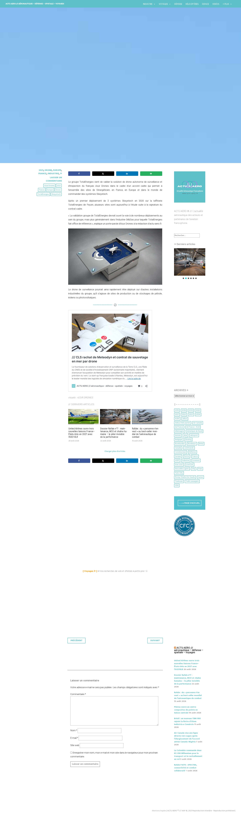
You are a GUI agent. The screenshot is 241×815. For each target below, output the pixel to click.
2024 (198, 414)
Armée (178, 435)
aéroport (194, 435)
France (42, 173)
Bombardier (180, 443)
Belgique (178, 439)
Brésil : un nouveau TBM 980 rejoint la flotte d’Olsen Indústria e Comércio (187, 721)
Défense (178, 4)
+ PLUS (226, 4)
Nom (73, 730)
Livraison (196, 460)
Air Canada (197, 422)
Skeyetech (56, 194)
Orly (193, 468)
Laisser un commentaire (54, 179)
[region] (189, 264)
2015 (177, 410)
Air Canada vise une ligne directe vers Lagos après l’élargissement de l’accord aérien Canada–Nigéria (187, 737)
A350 (177, 418)
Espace (205, 4)
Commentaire (78, 694)
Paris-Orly (179, 473)
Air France (179, 427)
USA (177, 485)
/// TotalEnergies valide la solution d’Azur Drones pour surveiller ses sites (120, 84)
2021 (41, 170)
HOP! (177, 460)
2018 (184, 410)
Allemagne (179, 431)
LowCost (189, 464)
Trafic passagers (192, 481)
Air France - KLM (193, 427)
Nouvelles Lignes (182, 468)
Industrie (147, 4)
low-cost (179, 464)
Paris (200, 468)
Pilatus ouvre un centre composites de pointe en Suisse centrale (186, 709)
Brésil (201, 443)
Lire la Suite (46, 103)
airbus (184, 418)
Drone (48, 170)
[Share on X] (103, 173)
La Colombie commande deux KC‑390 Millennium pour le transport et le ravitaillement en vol (188, 755)
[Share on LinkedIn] (127, 173)
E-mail (74, 737)
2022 (184, 414)
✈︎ (61, 173)
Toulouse (179, 481)
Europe (57, 170)
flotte (186, 456)
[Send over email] (151, 173)
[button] (189, 262)
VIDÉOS (215, 4)
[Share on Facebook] (79, 173)
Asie (185, 435)
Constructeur (180, 452)
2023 (191, 414)
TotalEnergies (43, 194)
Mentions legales (159, 810)
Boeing (188, 439)
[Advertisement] (116, 496)
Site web (74, 745)
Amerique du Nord (194, 431)
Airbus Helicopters (182, 422)
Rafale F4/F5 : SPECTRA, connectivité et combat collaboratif (185, 767)
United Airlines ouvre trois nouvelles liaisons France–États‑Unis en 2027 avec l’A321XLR (81, 432)
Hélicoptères (192, 4)
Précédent (76, 640)
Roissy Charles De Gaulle (185, 477)
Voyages (163, 4)
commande (189, 448)
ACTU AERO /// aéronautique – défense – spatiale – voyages (35, 4)
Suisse (200, 477)
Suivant (155, 640)
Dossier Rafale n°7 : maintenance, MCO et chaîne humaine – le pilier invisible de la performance (113, 432)
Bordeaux (192, 443)
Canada (178, 448)
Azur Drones (49, 185)
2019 (191, 410)
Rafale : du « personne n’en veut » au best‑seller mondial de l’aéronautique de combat (145, 432)
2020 (198, 410)
